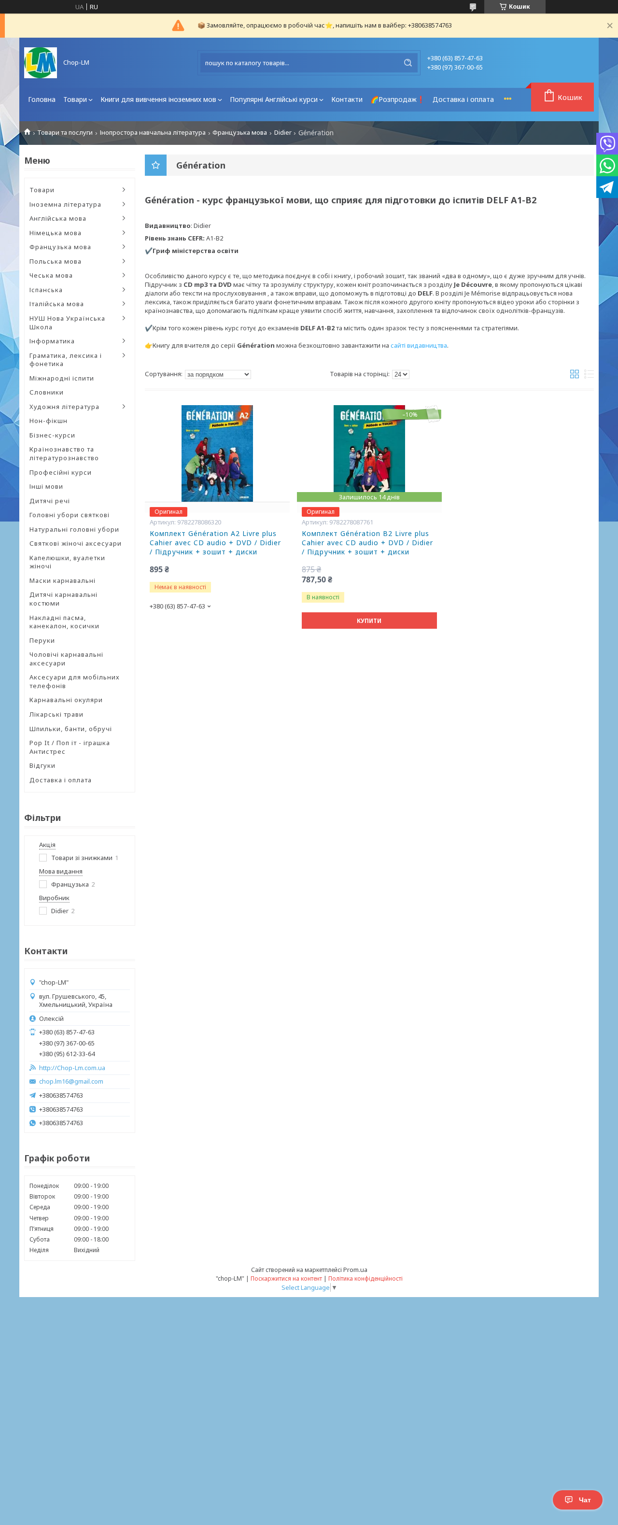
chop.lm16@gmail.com (71, 1081)
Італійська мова (56, 303)
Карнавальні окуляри (66, 699)
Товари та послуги (65, 132)
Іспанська (46, 289)
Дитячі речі (49, 500)
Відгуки (42, 765)
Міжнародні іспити (61, 378)
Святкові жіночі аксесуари (75, 543)
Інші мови (46, 486)
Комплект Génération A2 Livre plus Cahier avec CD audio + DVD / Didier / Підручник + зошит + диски (215, 542)
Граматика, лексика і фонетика (65, 359)
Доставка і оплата (463, 99)
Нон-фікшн (48, 420)
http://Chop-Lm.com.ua (72, 1068)
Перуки (42, 640)
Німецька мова (55, 232)
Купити (369, 621)
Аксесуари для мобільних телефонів (74, 681)
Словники (46, 392)
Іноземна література (65, 204)
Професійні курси (60, 472)
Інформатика (52, 341)
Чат (585, 1500)
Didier (283, 132)
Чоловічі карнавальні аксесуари (66, 658)
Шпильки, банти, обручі (70, 728)
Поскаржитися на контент (286, 1278)
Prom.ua (355, 1269)
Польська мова (55, 261)
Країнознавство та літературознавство (64, 453)
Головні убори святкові (69, 514)
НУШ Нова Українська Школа (67, 322)
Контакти (347, 99)
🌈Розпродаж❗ (397, 99)
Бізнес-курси (52, 435)
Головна (42, 99)
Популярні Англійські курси (274, 99)
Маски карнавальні (62, 580)
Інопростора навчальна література (153, 132)
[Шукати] (408, 62)
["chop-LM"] (40, 62)
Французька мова (239, 132)
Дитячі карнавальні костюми (63, 598)
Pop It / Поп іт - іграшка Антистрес (69, 747)
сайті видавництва (419, 345)
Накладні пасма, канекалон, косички (64, 622)
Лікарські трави (56, 714)
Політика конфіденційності (365, 1278)
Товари (75, 99)
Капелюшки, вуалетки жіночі (67, 562)
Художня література (64, 406)
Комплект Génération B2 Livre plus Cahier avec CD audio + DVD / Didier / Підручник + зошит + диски (367, 542)
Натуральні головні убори (74, 529)
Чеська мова (51, 275)
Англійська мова (57, 218)
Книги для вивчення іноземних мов (158, 99)
